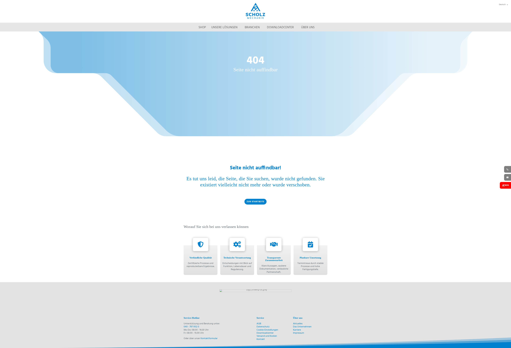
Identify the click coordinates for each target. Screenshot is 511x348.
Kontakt (261, 339)
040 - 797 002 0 (191, 327)
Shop (202, 27)
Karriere (297, 330)
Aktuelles (297, 324)
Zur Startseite (255, 201)
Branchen (252, 27)
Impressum (298, 333)
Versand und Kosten (267, 336)
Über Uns (308, 27)
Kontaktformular (209, 338)
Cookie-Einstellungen (267, 330)
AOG (507, 185)
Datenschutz (263, 327)
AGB (259, 324)
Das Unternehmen (302, 327)
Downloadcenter (280, 27)
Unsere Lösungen (224, 27)
